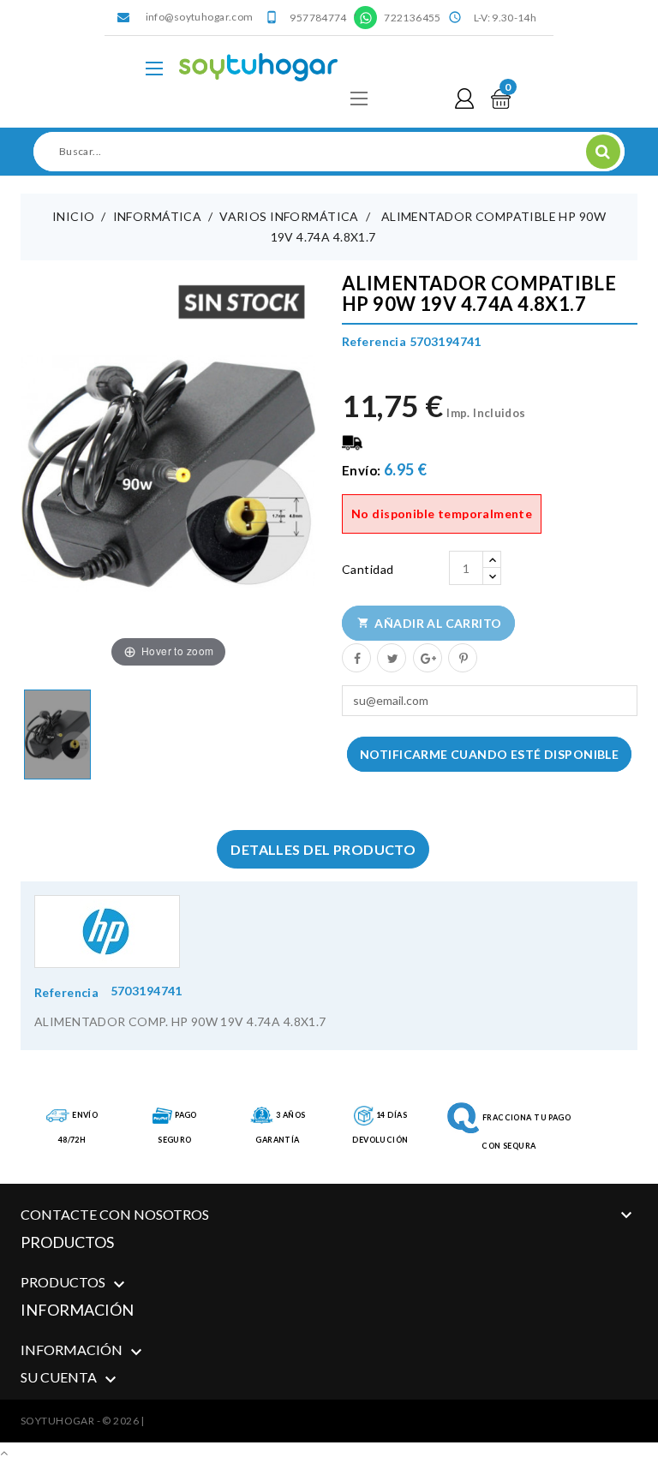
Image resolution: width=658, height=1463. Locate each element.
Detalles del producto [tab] (323, 849)
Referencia (66, 992)
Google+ (427, 657)
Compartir (355, 657)
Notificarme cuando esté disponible (489, 754)
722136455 (412, 17)
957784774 (318, 17)
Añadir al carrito (429, 623)
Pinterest (462, 657)
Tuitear (391, 657)
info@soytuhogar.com (200, 16)
